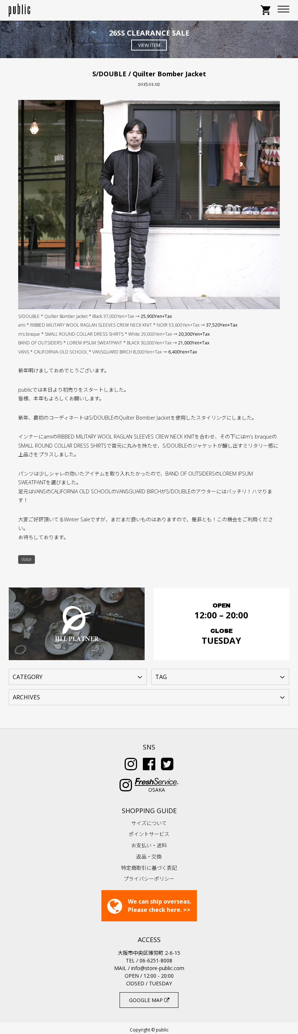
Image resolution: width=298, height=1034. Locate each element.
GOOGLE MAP (146, 1000)
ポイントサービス (149, 834)
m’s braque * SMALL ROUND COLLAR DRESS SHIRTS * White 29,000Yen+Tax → (114, 334)
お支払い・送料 (149, 845)
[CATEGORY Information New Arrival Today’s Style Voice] (78, 676)
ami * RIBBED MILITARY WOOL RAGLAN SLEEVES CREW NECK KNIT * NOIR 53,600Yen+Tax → (127, 325)
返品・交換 (149, 856)
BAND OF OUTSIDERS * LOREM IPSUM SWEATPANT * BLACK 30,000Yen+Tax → (113, 343)
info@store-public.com (157, 968)
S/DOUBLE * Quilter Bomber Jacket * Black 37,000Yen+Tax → (95, 316)
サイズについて (149, 823)
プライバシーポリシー (149, 878)
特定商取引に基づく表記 (149, 867)
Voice (26, 559)
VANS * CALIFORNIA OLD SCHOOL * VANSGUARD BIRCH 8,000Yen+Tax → (107, 352)
